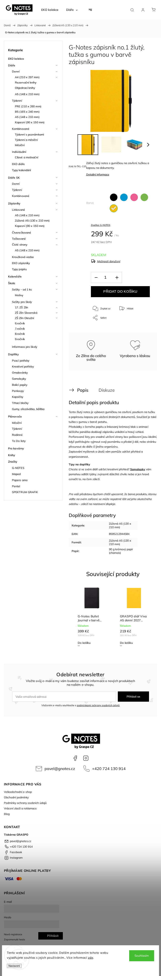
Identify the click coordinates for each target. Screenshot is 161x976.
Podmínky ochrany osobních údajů (25, 803)
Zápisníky (14, 203)
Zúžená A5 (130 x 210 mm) (32, 220)
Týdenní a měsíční (26, 140)
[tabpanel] (92, 616)
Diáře (11, 65)
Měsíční (20, 145)
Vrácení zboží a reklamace (20, 808)
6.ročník (20, 323)
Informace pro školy (24, 347)
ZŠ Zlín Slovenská (26, 313)
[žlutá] (114, 208)
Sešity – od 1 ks (22, 289)
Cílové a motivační (26, 157)
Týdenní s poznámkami (29, 134)
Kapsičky (17, 397)
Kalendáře (15, 276)
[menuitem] (49, 10)
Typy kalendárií (21, 170)
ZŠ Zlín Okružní (24, 318)
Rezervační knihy (26, 82)
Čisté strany (19, 244)
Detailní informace (97, 174)
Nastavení (14, 965)
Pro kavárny (16, 448)
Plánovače (15, 416)
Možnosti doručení (108, 261)
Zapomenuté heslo (14, 939)
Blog (7, 814)
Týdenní (17, 100)
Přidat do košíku (120, 291)
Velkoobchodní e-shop (18, 792)
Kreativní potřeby (23, 366)
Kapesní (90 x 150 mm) (30, 122)
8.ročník (20, 334)
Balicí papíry (19, 385)
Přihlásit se (133, 696)
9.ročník (20, 339)
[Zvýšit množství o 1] (117, 277)
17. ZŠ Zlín (21, 307)
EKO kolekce (16, 58)
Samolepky (19, 378)
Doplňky (13, 354)
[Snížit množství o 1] (96, 277)
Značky (12, 461)
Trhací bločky (20, 403)
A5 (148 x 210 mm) (27, 94)
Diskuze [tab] (107, 390)
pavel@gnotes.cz (60, 768)
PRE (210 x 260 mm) (28, 106)
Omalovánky (20, 372)
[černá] (114, 197)
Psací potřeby (20, 360)
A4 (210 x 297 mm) (27, 77)
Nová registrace (13, 934)
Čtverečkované (21, 232)
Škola (11, 283)
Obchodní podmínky (16, 797)
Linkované (18, 210)
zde (90, 957)
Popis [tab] (82, 390)
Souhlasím (141, 955)
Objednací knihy (25, 88)
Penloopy (18, 391)
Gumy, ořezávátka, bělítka (28, 409)
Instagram (86, 758)
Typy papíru (19, 269)
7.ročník (20, 328)
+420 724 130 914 (109, 768)
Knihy (11, 455)
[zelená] (144, 197)
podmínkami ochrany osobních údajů (98, 705)
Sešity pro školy (22, 302)
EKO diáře (18, 164)
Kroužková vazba (23, 257)
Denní (16, 71)
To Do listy (19, 441)
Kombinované (20, 129)
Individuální (19, 152)
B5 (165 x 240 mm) (27, 111)
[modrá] (124, 197)
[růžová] (134, 197)
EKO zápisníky (21, 263)
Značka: (100, 225)
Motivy (19, 295)
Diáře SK (14, 177)
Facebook (75, 758)
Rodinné (17, 435)
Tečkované (19, 238)
